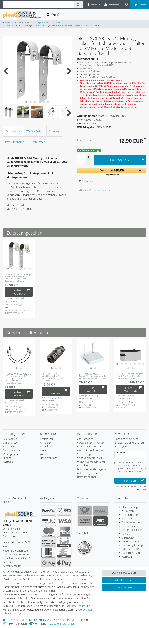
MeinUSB (127, 518)
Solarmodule (10, 439)
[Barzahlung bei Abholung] (64, 542)
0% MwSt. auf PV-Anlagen (91, 450)
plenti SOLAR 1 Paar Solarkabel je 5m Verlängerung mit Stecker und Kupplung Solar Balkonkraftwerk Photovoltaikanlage (18, 378)
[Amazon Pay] (48, 521)
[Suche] (78, 4)
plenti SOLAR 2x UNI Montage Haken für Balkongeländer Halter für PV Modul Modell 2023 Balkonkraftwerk (18, 277)
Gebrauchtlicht (130, 526)
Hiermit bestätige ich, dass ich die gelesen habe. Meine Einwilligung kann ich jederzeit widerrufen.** (132, 467)
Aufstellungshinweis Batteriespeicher (88, 475)
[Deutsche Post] (85, 510)
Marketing (83, 619)
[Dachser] (85, 521)
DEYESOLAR (128, 537)
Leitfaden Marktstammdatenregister (92, 467)
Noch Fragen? (38, 142)
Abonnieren (129, 480)
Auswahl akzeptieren (124, 572)
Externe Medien (18, 623)
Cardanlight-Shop (131, 552)
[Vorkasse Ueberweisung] (64, 552)
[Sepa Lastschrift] (64, 510)
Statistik (32, 619)
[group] (19, 255)
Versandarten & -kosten (90, 442)
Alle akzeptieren (124, 580)
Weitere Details (35, 131)
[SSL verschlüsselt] (84, 547)
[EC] (48, 552)
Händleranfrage (48, 458)
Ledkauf (126, 533)
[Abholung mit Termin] (100, 521)
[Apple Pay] (64, 563)
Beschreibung (13, 131)
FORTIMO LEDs (130, 549)
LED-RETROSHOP (132, 530)
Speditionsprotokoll (88, 454)
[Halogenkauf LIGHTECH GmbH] (21, 514)
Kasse (43, 450)
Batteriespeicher (12, 450)
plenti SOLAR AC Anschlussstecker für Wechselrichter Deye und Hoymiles (53, 377)
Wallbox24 (127, 556)
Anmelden (45, 442)
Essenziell (14, 619)
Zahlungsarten (85, 439)
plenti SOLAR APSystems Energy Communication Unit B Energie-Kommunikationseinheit (93, 376)
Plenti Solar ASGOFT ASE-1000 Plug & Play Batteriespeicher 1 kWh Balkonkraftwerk (129, 376)
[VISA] (64, 521)
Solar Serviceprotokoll (89, 458)
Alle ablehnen (124, 587)
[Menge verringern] (88, 162)
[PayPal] (48, 510)
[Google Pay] (48, 563)
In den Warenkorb (119, 159)
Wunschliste (87, 180)
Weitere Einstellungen (62, 623)
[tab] (13, 131)
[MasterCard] (48, 531)
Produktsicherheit (15, 142)
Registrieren (47, 439)
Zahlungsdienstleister (57, 619)
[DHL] (100, 510)
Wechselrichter (11, 446)
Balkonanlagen (11, 442)
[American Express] (64, 531)
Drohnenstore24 (131, 514)
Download (54, 131)
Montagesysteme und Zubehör (46, 22)
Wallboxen (8, 461)
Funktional (41, 623)
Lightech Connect (132, 541)
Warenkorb (46, 446)
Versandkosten (103, 190)
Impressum (78, 606)
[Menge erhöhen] (88, 157)
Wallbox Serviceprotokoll (91, 461)
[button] (111, 172)
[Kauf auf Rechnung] (48, 542)
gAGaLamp (128, 511)
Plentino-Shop (130, 507)
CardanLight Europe (133, 545)
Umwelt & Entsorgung (89, 446)
